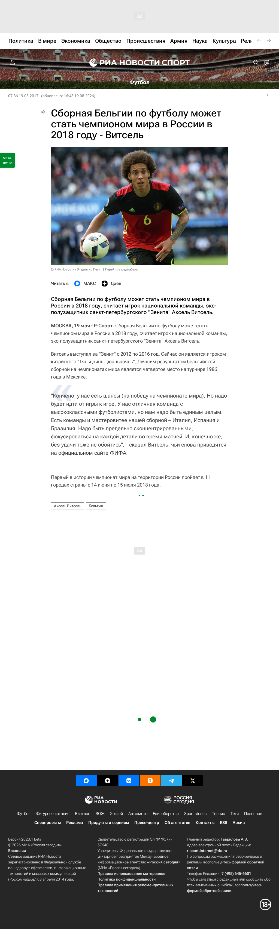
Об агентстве (177, 822)
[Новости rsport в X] (192, 780)
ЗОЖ (100, 813)
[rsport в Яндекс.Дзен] (107, 780)
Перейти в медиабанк (121, 269)
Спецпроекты (47, 822)
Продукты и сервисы (108, 822)
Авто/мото (137, 813)
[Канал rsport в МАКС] (86, 780)
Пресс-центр (146, 822)
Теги (235, 813)
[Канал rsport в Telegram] (171, 780)
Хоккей (116, 813)
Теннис (218, 813)
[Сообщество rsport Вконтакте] (129, 780)
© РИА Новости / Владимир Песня (76, 269)
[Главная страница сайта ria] (121, 62)
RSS (223, 822)
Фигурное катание (52, 813)
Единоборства (166, 813)
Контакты (205, 822)
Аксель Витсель (67, 506)
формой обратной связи (209, 890)
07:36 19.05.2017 (23, 96)
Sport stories (195, 813)
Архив (239, 822)
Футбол (24, 813)
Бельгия (96, 506)
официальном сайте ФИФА (92, 453)
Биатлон (82, 813)
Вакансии (17, 850)
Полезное (253, 813)
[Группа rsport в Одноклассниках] (150, 780)
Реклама (74, 822)
